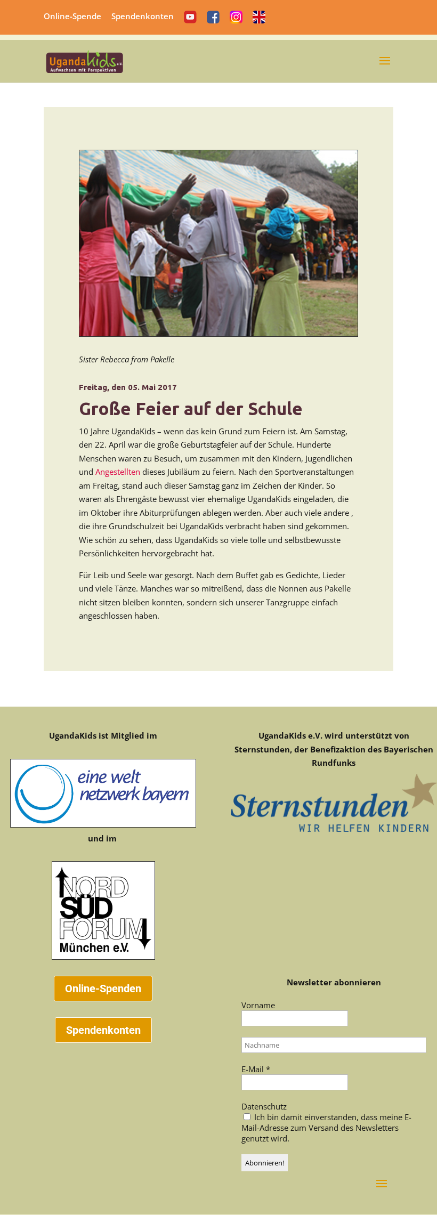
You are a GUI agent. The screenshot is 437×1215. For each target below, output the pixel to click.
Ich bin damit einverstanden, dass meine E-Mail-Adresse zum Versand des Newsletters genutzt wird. (326, 1128)
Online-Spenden (103, 988)
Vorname (258, 1005)
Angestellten (117, 471)
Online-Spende (72, 16)
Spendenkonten (142, 16)
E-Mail (255, 1069)
